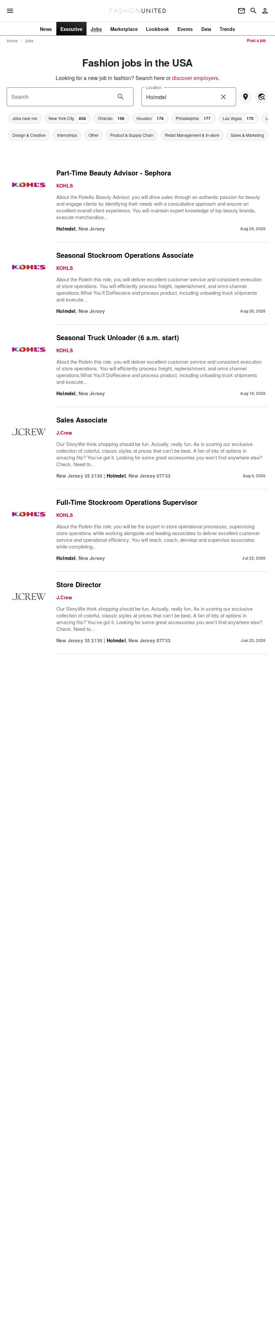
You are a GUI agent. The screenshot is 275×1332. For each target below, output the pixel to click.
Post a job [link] (256, 40)
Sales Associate (81, 420)
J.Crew (64, 432)
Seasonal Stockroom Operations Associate (125, 255)
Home (12, 40)
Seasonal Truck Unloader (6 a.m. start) (117, 337)
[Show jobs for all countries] (261, 97)
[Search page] (254, 11)
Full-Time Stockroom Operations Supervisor (127, 502)
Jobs (29, 40)
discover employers (195, 78)
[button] (25, 118)
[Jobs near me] (245, 97)
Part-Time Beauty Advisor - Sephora (113, 172)
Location (154, 87)
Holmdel (65, 228)
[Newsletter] (241, 11)
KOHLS (64, 185)
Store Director (78, 584)
